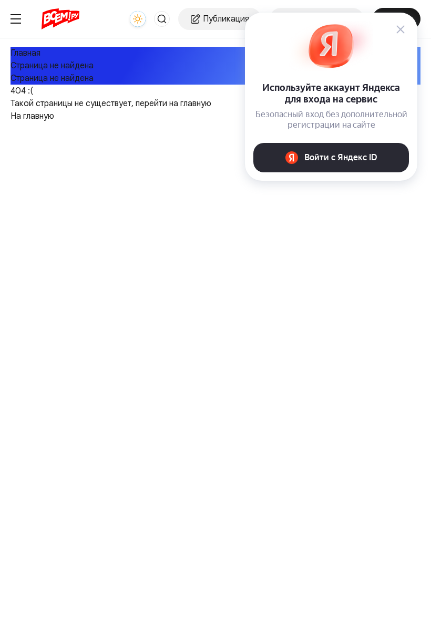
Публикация (226, 19)
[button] (162, 19)
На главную (32, 116)
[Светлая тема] (138, 19)
